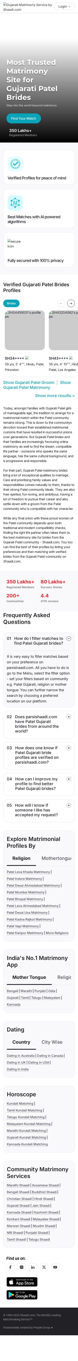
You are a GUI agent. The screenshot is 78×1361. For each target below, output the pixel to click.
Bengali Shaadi (18, 1192)
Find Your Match (23, 118)
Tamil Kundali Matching (24, 1110)
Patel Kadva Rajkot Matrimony (29, 919)
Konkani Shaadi (18, 1219)
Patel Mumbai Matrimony (26, 892)
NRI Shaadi (15, 1233)
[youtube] (55, 1267)
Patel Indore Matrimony (24, 879)
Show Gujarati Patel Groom (28, 382)
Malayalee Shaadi (46, 1219)
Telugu (36, 998)
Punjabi (40, 991)
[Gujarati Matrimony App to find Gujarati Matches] (22, 1281)
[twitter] (44, 1267)
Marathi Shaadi (18, 1185)
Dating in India (18, 1069)
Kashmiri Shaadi (46, 1212)
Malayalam (52, 998)
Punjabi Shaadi (37, 1233)
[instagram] (22, 1267)
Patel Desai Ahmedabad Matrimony (33, 885)
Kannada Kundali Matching (27, 1144)
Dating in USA (38, 1062)
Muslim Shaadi (44, 1226)
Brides (11, 303)
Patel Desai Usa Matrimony (27, 913)
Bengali (12, 991)
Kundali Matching (20, 1103)
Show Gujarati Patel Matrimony (37, 385)
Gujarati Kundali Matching (26, 1137)
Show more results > (55, 395)
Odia (51, 991)
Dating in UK (16, 1062)
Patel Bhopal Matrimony (25, 899)
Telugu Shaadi (39, 1239)
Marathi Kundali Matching (26, 1131)
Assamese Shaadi (45, 1185)
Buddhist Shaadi (44, 1192)
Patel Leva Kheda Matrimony (28, 872)
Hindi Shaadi (43, 1199)
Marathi (26, 991)
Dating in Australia (21, 1056)
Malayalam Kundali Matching (29, 1124)
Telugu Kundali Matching (26, 1117)
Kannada (13, 1004)
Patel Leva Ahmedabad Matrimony (33, 906)
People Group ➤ (43, 1327)
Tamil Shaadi (16, 1239)
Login (62, 6)
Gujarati (13, 998)
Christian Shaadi (19, 1199)
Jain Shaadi (41, 1206)
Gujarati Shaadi (18, 1206)
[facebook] (10, 1267)
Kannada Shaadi (19, 1212)
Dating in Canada (50, 1056)
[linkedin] (33, 1267)
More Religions (57, 933)
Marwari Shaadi (18, 1226)
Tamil (25, 998)
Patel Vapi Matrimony (23, 926)
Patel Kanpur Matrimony (25, 933)
